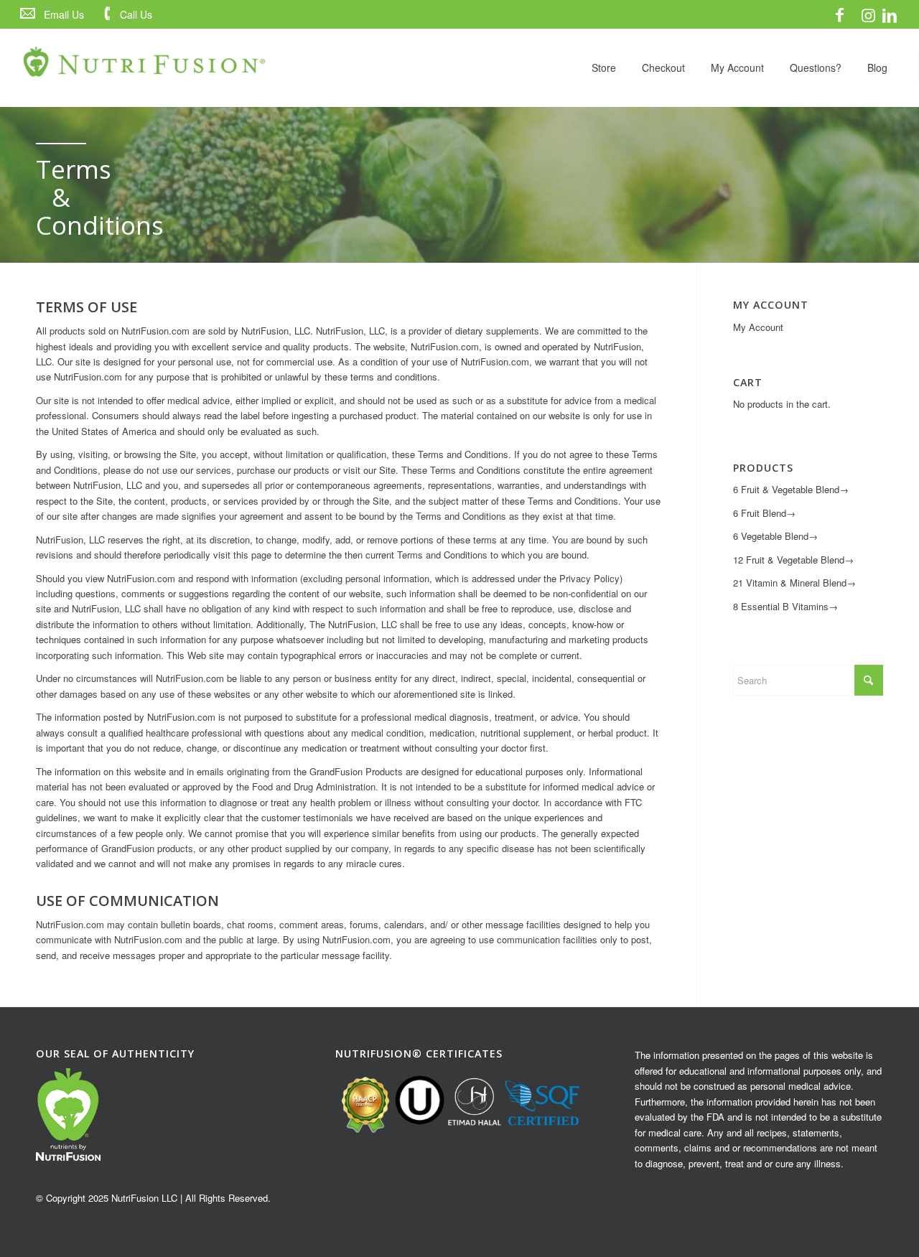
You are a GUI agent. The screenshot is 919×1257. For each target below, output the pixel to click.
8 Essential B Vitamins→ (785, 606)
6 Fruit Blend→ (764, 513)
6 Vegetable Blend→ (775, 536)
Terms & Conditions (61, 197)
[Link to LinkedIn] (889, 14)
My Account (758, 327)
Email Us (64, 14)
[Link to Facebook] (839, 14)
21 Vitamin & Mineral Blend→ (794, 582)
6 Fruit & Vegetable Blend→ (791, 489)
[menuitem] (55, 14)
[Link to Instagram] (868, 14)
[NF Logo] (144, 67)
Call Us (136, 14)
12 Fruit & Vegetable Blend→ (793, 559)
